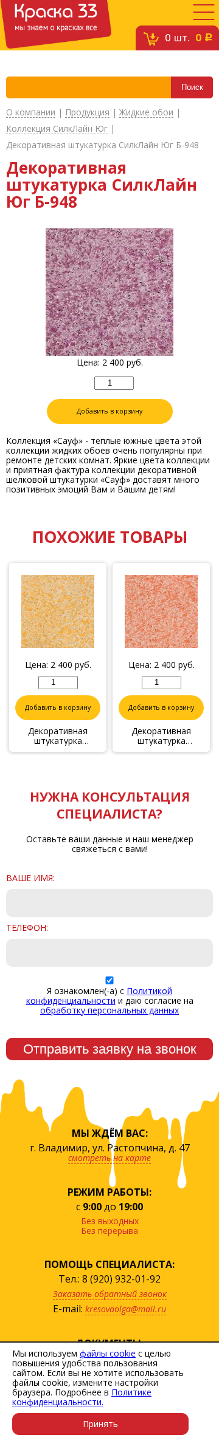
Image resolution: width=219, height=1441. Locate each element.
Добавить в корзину (109, 411)
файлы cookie (108, 1353)
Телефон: (27, 928)
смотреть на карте (109, 1157)
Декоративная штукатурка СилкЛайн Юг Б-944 (58, 736)
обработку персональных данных (109, 1010)
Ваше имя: (30, 878)
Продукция (87, 112)
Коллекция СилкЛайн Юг (57, 129)
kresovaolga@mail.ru (125, 1309)
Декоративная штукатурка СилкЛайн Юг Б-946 (161, 736)
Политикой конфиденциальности (99, 995)
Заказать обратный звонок (110, 1294)
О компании (30, 112)
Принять (100, 1423)
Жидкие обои (146, 112)
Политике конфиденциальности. (81, 1397)
